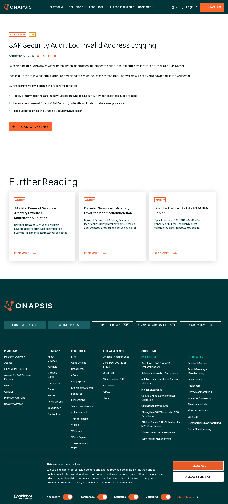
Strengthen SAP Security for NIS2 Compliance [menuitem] (160, 414)
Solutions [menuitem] (148, 351)
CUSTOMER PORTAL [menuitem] (25, 325)
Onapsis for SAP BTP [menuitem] (16, 369)
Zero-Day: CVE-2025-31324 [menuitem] (115, 364)
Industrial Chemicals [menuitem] (199, 398)
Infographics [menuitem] (78, 381)
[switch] (102, 497)
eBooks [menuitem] (75, 375)
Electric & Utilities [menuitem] (198, 410)
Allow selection (198, 476)
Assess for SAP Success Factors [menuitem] (17, 377)
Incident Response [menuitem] (151, 389)
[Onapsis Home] (28, 306)
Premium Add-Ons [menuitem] (14, 397)
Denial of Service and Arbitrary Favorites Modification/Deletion (108, 210)
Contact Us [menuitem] (54, 414)
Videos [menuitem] (75, 424)
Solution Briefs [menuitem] (79, 412)
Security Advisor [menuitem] (13, 404)
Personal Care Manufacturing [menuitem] (204, 423)
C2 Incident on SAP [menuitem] (114, 379)
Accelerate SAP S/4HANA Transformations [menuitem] (155, 365)
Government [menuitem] (195, 379)
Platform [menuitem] (10, 351)
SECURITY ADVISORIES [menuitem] (200, 325)
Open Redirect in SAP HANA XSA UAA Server (181, 210)
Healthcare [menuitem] (194, 385)
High (32, 34)
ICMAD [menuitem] (106, 391)
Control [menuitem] (8, 391)
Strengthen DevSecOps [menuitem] (155, 405)
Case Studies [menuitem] (78, 362)
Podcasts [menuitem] (76, 393)
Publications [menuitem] (78, 400)
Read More (22, 253)
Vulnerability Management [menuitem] (156, 438)
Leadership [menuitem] (54, 383)
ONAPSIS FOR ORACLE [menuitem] (152, 325)
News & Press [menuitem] (55, 401)
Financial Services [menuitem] (198, 363)
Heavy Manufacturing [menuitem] (200, 392)
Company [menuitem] (54, 351)
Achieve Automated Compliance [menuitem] (159, 373)
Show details (185, 496)
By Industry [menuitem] (195, 356)
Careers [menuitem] (52, 389)
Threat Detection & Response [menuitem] (158, 432)
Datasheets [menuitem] (78, 369)
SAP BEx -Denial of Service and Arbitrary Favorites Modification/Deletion (36, 213)
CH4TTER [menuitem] (108, 372)
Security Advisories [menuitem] (82, 406)
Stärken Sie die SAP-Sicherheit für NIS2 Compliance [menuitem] (160, 424)
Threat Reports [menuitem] (80, 418)
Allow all (198, 465)
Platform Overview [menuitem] (14, 356)
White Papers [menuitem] (78, 437)
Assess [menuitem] (8, 362)
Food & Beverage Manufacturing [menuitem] (197, 371)
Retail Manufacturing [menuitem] (199, 429)
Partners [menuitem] (52, 366)
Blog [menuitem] (73, 356)
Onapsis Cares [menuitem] (52, 374)
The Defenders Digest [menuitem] (79, 445)
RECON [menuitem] (107, 397)
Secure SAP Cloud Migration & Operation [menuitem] (158, 397)
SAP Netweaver (17, 34)
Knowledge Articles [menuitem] (82, 387)
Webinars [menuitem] (76, 431)
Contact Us (212, 7)
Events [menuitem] (51, 395)
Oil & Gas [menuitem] (193, 416)
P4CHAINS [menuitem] (109, 385)
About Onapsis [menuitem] (52, 358)
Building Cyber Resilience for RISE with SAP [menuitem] (160, 381)
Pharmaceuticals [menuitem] (197, 404)
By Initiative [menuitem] (149, 356)
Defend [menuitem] (8, 385)
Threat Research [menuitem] (114, 351)
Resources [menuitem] (78, 351)
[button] (57, 7)
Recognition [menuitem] (54, 407)
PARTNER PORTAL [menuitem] (69, 325)
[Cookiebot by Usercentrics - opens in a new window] (23, 497)
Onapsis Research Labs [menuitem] (116, 356)
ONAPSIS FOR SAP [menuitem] (108, 325)
